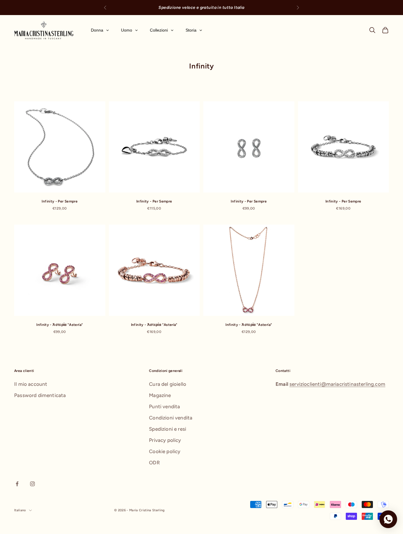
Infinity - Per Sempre (60, 201)
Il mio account (30, 384)
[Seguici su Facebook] (17, 484)
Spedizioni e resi (167, 429)
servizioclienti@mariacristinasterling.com (337, 384)
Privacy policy (165, 440)
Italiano (20, 510)
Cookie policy (164, 451)
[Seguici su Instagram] (32, 484)
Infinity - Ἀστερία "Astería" (59, 325)
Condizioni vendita (170, 418)
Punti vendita (164, 406)
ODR (154, 463)
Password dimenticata (40, 395)
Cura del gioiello (167, 384)
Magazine (160, 395)
